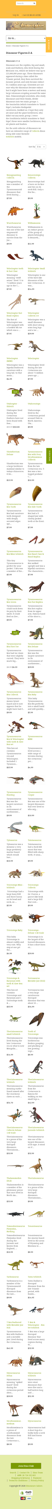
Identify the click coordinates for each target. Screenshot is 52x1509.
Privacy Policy (37, 1480)
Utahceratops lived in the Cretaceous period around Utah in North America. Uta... (36, 416)
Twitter (23, 9)
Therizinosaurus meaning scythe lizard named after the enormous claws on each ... (15, 1091)
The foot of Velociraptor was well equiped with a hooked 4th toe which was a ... (15, 325)
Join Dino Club (26, 1465)
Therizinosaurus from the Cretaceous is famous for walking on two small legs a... (36, 1092)
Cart (32, 15)
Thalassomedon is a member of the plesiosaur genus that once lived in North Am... (15, 1190)
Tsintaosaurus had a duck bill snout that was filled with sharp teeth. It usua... (36, 849)
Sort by (32, 147)
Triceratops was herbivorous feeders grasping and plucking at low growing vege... (36, 1044)
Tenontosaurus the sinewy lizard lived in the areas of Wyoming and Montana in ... (36, 1240)
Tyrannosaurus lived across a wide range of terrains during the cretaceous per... (35, 754)
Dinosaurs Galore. (34, 1486)
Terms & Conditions (18, 1480)
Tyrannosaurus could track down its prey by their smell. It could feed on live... (15, 611)
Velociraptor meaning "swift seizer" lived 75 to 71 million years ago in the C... (15, 280)
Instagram (33, 9)
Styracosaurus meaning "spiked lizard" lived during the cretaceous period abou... (15, 1386)
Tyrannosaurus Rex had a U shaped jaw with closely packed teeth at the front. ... (36, 517)
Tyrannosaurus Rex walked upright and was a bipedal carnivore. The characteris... (36, 566)
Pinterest (28, 9)
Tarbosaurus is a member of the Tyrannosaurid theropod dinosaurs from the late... (14, 1287)
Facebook (19, 9)
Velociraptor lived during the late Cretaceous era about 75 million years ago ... (36, 370)
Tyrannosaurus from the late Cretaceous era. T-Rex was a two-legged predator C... (36, 470)
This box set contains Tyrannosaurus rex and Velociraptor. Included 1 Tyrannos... (14, 756)
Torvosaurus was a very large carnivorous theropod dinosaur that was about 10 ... (36, 996)
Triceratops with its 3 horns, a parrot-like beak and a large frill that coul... (35, 896)
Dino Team (38, 1473)
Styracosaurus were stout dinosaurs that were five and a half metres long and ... (35, 1386)
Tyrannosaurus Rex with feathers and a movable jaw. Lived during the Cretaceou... (15, 1336)
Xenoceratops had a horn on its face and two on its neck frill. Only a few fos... (36, 187)
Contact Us (24, 1473)
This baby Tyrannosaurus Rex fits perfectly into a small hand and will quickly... (36, 703)
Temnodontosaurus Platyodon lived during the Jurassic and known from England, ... (15, 1242)
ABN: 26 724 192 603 (26, 1475)
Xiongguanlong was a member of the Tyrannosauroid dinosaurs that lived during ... (14, 188)
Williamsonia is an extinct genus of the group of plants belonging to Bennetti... (36, 232)
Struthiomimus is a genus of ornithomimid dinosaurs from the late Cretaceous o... (15, 1434)
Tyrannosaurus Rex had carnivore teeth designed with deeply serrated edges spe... (15, 517)
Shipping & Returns (20, 1478)
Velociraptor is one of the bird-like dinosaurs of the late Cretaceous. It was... (36, 280)
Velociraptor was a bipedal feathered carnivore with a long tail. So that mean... (15, 370)
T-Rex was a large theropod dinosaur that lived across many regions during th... (36, 1338)
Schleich (10, 137)
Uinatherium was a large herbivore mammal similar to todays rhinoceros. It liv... (15, 468)
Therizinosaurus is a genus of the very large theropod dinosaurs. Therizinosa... (15, 1143)
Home (8, 46)
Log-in (16, 15)
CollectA (35, 131)
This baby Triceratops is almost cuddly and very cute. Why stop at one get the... (15, 943)
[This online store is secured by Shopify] (26, 1495)
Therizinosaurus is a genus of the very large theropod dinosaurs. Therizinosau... (36, 1191)
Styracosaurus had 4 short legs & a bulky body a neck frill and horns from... (36, 1432)
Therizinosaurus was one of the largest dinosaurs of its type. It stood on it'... (36, 1142)
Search (20, 3)
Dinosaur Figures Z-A (20, 46)
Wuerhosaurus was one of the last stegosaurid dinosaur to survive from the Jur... (15, 233)
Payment (37, 1478)
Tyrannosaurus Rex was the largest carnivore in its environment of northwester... (36, 657)
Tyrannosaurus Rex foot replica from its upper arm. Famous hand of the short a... (36, 611)
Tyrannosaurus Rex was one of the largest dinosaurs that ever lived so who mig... (36, 804)
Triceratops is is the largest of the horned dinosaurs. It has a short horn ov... (36, 942)
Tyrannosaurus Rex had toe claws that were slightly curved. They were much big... (15, 655)
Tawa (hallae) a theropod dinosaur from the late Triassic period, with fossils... (36, 1287)
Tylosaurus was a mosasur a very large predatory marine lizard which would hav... (15, 850)
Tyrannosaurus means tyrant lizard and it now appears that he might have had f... (15, 703)
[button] (49, 44)
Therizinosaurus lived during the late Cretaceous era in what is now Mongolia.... (15, 1043)
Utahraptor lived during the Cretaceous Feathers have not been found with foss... (15, 416)
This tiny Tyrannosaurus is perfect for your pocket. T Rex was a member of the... (15, 566)
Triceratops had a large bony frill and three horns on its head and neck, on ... (15, 896)
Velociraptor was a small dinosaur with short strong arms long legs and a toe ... (36, 325)
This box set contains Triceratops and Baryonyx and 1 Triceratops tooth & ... (15, 996)
